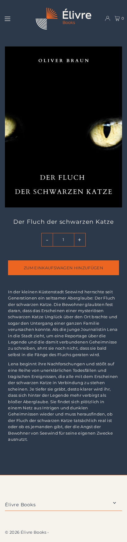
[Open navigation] (17, 18)
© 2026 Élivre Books (25, 532)
